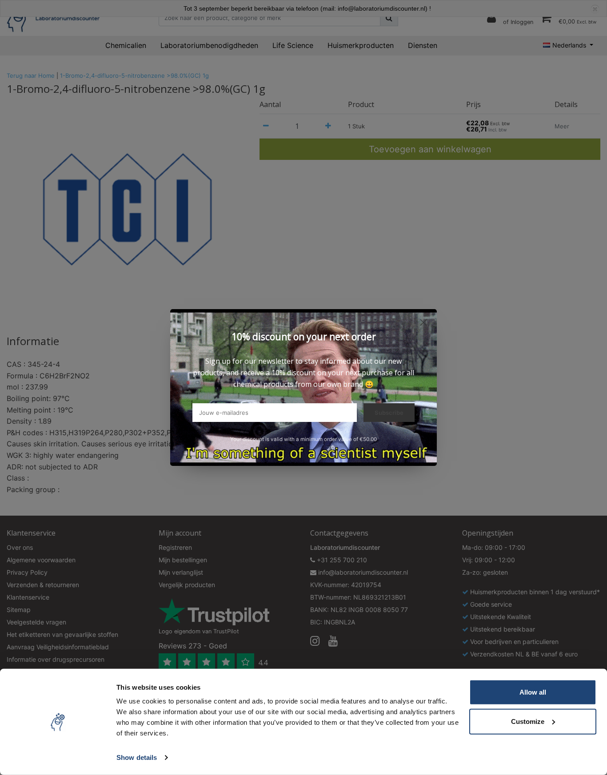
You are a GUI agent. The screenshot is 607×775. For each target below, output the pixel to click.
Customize (527, 721)
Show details (136, 757)
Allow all (532, 692)
